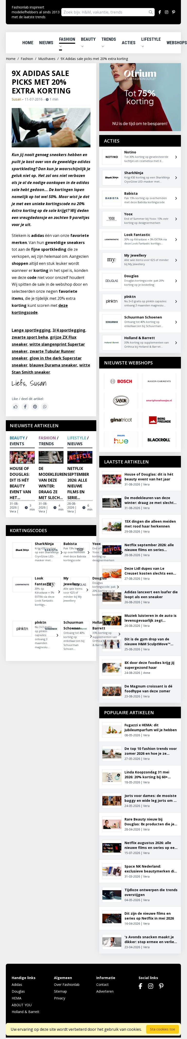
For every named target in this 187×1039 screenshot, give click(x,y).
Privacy (59, 998)
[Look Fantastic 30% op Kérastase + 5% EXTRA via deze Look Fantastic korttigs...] (22, 593)
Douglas (18, 991)
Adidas (17, 984)
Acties (128, 42)
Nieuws (46, 42)
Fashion (67, 39)
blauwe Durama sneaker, (53, 365)
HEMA (16, 998)
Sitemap (60, 991)
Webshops (177, 42)
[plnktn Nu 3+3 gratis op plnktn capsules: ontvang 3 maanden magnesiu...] (22, 637)
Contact (102, 984)
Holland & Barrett (25, 1011)
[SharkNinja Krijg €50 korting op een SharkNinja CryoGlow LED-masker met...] (22, 554)
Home (27, 42)
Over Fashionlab (67, 984)
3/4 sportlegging (69, 330)
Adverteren (105, 991)
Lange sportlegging (31, 330)
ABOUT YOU (22, 1005)
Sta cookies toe (162, 1029)
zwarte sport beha (30, 337)
